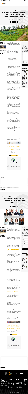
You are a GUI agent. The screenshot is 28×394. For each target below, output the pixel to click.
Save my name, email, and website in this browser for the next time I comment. (10, 187)
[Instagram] (25, 0)
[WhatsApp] (15, 22)
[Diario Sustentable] (13, 160)
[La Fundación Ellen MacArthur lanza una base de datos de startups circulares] (18, 143)
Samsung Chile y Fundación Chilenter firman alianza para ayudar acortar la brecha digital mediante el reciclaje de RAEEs (21, 173)
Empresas (1, 49)
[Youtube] (23, 373)
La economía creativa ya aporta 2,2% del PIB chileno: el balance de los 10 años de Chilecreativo (23, 75)
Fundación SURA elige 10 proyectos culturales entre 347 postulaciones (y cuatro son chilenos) (11, 381)
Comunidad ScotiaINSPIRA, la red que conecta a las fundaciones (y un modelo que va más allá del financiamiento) (3, 52)
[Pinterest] (14, 22)
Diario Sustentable (11, 19)
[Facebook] (24, 0)
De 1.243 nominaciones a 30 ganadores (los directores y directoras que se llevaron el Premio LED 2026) (19, 387)
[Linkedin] (17, 22)
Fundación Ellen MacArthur (14, 155)
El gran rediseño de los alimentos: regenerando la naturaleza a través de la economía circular (9, 147)
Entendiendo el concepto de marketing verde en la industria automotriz (7, 173)
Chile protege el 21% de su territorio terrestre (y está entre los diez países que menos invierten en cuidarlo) (19, 384)
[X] (26, 0)
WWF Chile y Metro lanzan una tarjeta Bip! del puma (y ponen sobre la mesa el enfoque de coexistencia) (19, 381)
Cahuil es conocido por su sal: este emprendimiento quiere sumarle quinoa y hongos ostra (24, 71)
